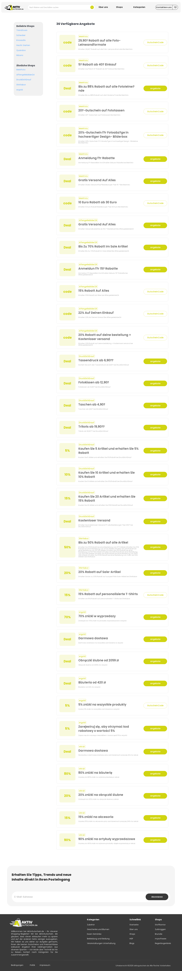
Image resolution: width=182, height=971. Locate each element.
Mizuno (19, 55)
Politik (32, 965)
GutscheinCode (155, 42)
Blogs (132, 943)
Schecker (20, 35)
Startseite (134, 924)
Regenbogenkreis (163, 943)
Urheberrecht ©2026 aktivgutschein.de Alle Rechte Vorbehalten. (143, 965)
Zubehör (91, 924)
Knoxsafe (21, 40)
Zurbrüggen (160, 929)
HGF (131, 938)
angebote (155, 88)
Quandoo (21, 50)
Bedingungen (17, 965)
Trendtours (21, 30)
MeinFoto (20, 70)
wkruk (82, 746)
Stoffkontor (160, 924)
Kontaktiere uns (164, 7)
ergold (19, 90)
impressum (45, 965)
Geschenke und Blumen (98, 929)
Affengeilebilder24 (25, 75)
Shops (132, 934)
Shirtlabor (21, 85)
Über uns (134, 929)
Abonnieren (157, 897)
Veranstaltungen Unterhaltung (101, 943)
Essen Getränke (94, 934)
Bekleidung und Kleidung (98, 938)
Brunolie (158, 934)
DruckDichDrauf (23, 80)
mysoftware (160, 938)
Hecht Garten (23, 45)
